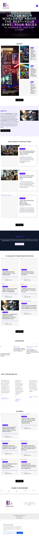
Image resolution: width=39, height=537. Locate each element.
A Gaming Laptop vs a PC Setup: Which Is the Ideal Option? (28, 290)
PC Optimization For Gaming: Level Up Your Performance (8, 273)
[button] (37, 344)
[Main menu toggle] (37, 6)
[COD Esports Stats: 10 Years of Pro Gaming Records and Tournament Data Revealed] (24, 88)
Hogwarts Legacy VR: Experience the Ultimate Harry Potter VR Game (9, 447)
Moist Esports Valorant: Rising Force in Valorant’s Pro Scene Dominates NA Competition (33, 55)
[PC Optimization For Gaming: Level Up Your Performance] (10, 262)
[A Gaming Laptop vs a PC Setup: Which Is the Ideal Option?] (22, 283)
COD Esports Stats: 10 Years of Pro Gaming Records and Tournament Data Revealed (33, 88)
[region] (13, 529)
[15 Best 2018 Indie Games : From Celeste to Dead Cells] (10, 174)
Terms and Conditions (27, 503)
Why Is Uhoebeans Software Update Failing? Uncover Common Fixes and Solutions (19, 351)
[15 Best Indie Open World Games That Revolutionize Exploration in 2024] (6, 195)
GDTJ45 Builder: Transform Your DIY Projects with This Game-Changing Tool (6, 350)
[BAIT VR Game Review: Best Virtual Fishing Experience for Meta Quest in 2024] (4, 459)
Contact (29, 505)
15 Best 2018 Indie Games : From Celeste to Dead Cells (27, 177)
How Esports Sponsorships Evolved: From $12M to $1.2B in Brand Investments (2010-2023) (33, 72)
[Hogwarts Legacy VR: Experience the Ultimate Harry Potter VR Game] (5, 440)
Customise (6, 532)
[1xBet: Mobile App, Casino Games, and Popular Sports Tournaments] (3, 283)
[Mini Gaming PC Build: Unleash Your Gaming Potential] (29, 262)
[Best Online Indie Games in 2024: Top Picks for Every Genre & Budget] (10, 150)
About (34, 503)
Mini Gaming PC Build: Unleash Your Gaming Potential (27, 273)
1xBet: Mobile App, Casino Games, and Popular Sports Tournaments (9, 290)
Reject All (13, 532)
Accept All (19, 532)
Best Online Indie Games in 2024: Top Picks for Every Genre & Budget (27, 153)
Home (26, 502)
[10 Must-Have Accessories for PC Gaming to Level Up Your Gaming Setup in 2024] (25, 300)
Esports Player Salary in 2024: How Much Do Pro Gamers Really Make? (10, 92)
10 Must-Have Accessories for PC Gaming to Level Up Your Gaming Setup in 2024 (29, 307)
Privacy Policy (31, 502)
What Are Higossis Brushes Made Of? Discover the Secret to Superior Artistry (32, 351)
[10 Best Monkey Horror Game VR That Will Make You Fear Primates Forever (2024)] (25, 413)
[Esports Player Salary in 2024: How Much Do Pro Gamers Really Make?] (10, 71)
